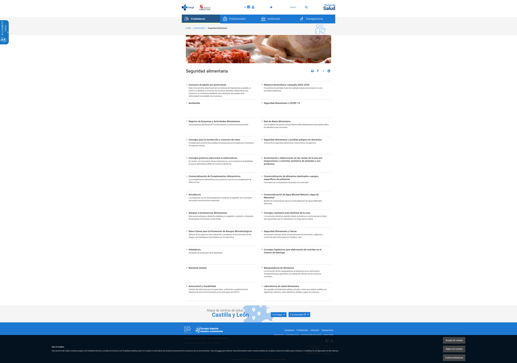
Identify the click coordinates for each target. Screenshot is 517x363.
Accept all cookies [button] (454, 340)
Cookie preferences (454, 357)
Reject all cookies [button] (454, 349)
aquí (219, 351)
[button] (279, 314)
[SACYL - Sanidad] (188, 7)
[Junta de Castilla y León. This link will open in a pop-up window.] (204, 7)
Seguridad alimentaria (217, 28)
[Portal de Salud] (329, 7)
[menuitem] (201, 19)
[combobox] (296, 7)
